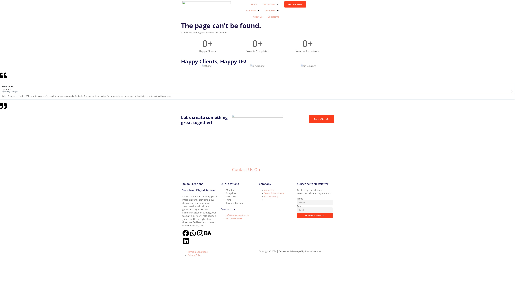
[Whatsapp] (193, 233)
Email (300, 206)
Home (254, 4)
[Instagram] (200, 233)
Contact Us (273, 16)
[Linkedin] (185, 240)
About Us (257, 16)
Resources (270, 10)
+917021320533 (240, 175)
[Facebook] (185, 233)
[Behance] (207, 233)
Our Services (269, 4)
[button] (3, 91)
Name (300, 199)
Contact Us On (246, 169)
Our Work (251, 10)
